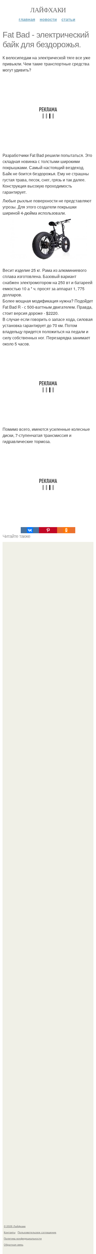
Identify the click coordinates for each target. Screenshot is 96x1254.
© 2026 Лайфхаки (15, 1226)
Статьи (68, 19)
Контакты (9, 1232)
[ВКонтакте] (30, 530)
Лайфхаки (48, 9)
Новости (48, 19)
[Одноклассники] (66, 530)
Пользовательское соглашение (37, 1232)
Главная (27, 19)
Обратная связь (13, 1244)
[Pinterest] (48, 530)
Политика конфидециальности (23, 1238)
